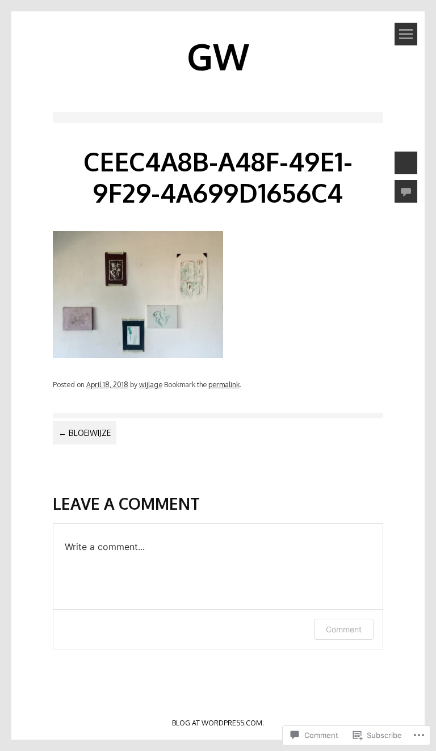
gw (218, 56)
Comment (344, 629)
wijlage (150, 384)
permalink (224, 384)
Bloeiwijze (84, 433)
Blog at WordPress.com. (218, 722)
